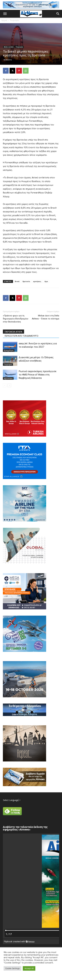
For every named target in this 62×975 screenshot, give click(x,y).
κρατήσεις (37, 281)
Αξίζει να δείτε (8, 47)
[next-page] (9, 385)
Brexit (17, 281)
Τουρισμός (14, 20)
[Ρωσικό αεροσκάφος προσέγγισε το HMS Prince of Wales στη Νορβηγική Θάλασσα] (10, 375)
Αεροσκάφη (8, 378)
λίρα (46, 281)
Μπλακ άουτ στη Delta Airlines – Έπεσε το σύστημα (45, 317)
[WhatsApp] (26, 71)
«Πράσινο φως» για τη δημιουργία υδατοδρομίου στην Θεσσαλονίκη (15, 318)
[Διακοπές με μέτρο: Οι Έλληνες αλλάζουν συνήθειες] (10, 361)
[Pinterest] (19, 71)
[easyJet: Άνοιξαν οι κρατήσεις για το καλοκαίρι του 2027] (10, 347)
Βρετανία (26, 281)
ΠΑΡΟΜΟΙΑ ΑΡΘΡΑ (13, 332)
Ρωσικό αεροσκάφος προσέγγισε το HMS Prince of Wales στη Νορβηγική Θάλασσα (37, 374)
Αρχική (4, 20)
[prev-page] (4, 385)
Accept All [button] (29, 968)
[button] (5, 14)
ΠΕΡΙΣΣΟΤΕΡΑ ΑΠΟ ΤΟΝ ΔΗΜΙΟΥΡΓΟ (21, 336)
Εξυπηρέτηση (9, 351)
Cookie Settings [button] (12, 968)
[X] (12, 71)
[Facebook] (6, 71)
